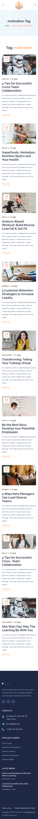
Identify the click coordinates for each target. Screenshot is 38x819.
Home (7, 26)
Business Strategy (8, 751)
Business (5, 286)
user (15, 79)
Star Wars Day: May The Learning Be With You (18, 628)
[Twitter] (3, 701)
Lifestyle (5, 79)
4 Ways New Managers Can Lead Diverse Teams (18, 497)
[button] (35, 5)
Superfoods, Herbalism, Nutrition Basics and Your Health (19, 156)
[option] (19, 65)
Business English (8, 759)
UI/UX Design (7, 743)
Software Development (10, 755)
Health (4, 148)
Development (7, 355)
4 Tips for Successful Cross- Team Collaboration (17, 561)
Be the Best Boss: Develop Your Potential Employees (18, 428)
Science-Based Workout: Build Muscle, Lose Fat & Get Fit (18, 225)
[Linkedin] (13, 701)
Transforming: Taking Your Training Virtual (17, 361)
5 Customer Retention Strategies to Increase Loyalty (18, 294)
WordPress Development (11, 747)
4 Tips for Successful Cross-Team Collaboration (17, 87)
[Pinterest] (8, 701)
